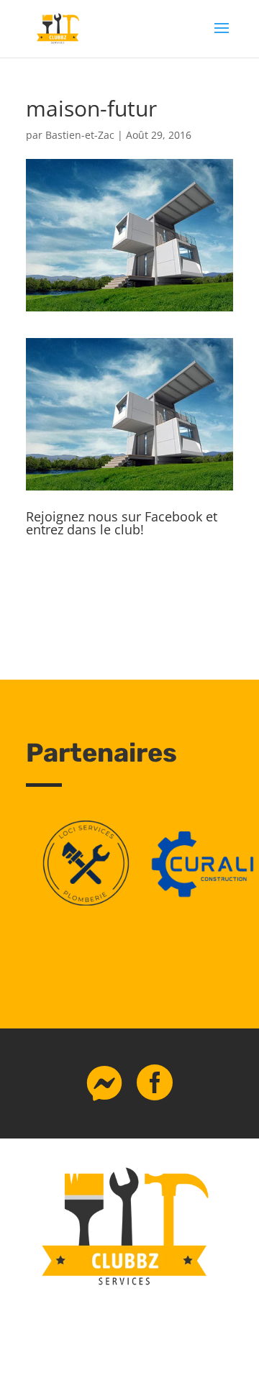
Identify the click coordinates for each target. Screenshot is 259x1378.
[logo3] (86, 901)
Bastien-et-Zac (79, 135)
